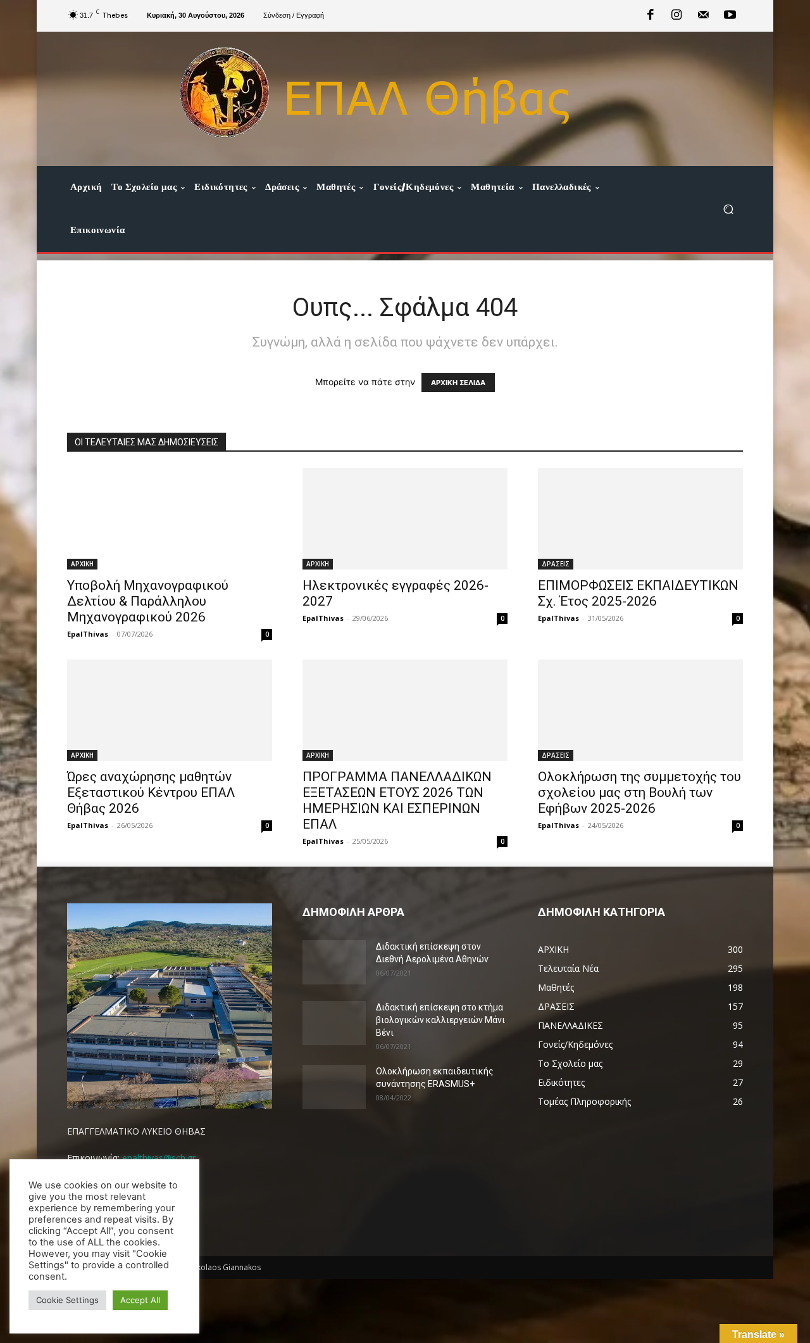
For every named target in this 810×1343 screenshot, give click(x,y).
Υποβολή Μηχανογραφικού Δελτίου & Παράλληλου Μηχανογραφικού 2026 (147, 601)
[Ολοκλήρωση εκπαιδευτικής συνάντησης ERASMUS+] (334, 1087)
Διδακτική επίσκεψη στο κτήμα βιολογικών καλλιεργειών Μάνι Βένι (440, 1020)
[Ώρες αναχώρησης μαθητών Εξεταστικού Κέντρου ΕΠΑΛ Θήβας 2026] (169, 710)
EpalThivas (87, 634)
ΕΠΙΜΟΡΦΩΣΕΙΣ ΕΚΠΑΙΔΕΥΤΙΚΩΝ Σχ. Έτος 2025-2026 (638, 593)
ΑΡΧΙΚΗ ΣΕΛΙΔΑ (458, 382)
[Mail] (703, 16)
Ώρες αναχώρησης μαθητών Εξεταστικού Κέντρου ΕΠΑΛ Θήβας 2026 (151, 792)
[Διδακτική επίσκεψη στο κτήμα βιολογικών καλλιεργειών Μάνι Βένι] (334, 1023)
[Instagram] (677, 16)
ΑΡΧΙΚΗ (82, 563)
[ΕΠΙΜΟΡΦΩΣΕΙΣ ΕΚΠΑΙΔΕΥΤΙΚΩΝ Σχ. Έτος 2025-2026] (640, 519)
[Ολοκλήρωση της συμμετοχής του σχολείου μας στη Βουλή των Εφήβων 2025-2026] (640, 710)
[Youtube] (729, 16)
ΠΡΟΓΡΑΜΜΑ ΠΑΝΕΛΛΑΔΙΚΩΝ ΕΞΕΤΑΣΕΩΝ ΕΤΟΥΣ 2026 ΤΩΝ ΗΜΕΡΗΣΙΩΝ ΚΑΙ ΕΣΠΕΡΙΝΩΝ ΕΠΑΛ (397, 800)
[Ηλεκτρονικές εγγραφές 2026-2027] (405, 519)
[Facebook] (650, 16)
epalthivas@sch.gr (159, 1158)
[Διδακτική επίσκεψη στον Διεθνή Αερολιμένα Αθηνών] (334, 962)
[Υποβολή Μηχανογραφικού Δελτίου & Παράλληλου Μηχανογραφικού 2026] (169, 519)
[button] (728, 209)
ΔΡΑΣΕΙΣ (556, 563)
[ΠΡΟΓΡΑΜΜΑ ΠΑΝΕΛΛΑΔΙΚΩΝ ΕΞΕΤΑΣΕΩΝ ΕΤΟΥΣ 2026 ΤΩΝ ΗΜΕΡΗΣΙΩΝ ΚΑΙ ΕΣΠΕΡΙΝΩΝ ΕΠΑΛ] (405, 710)
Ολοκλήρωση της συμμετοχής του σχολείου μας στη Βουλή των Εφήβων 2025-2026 (639, 792)
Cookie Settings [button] (67, 1300)
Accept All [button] (140, 1300)
